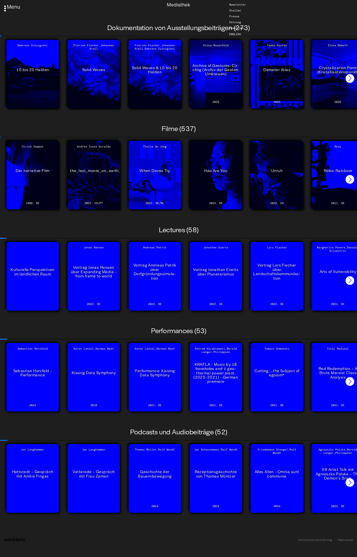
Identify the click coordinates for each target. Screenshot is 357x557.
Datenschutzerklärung (315, 540)
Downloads (236, 28)
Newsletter (237, 4)
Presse (234, 16)
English (235, 34)
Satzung (235, 22)
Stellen (235, 10)
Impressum (345, 540)
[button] (350, 78)
